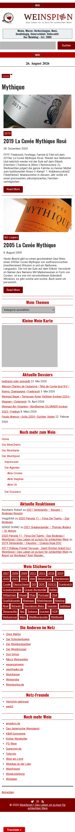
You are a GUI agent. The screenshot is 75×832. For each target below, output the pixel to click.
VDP (55, 611)
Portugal (43, 595)
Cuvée (6, 584)
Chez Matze (13, 634)
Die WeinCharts (11, 444)
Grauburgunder (12, 589)
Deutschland (21, 584)
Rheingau (28, 600)
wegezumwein (15, 664)
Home (6, 76)
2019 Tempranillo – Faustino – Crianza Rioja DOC (32, 543)
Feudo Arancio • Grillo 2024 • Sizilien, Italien (28, 416)
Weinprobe (12, 679)
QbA (54, 595)
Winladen (11, 779)
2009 (24, 573)
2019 (60, 573)
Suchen (66, 45)
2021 (15, 578)
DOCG (52, 584)
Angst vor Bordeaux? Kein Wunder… (23, 555)
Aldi (32, 578)
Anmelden (8, 792)
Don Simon (12, 654)
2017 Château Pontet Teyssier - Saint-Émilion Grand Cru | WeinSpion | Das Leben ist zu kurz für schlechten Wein (36, 550)
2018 (51, 573)
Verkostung (10, 617)
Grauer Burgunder (35, 589)
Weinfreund (13, 769)
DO (34, 584)
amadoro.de (13, 723)
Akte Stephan (15, 479)
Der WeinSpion (11, 456)
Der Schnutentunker (18, 639)
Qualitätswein (11, 600)
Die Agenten (12, 467)
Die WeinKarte (10, 450)
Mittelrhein (9, 595)
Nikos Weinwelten (17, 659)
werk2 (9, 706)
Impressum (11, 462)
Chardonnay (61, 578)
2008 (15, 573)
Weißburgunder (38, 617)
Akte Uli (12, 484)
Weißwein (57, 617)
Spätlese (65, 606)
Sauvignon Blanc (34, 606)
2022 (24, 578)
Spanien (52, 606)
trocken (44, 611)
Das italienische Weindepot (22, 728)
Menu (37, 5)
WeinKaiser (13, 674)
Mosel (23, 595)
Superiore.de (13, 748)
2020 (6, 578)
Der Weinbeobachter (18, 644)
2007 (6, 573)
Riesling (60, 600)
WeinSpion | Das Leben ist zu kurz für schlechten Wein (43, 806)
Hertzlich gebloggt (17, 701)
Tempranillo (10, 611)
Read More (14, 190)
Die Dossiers (13, 491)
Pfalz (32, 595)
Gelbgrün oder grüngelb (16, 381)
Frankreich (65, 584)
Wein (23, 617)
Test (22, 611)
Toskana (32, 611)
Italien (53, 589)
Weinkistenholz (15, 774)
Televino (11, 753)
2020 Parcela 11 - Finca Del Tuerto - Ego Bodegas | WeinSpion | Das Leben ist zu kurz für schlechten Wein (35, 537)
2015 (42, 573)
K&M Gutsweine (15, 733)
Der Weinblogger (16, 649)
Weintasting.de (15, 684)
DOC (42, 584)
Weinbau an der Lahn (18, 764)
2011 (33, 573)
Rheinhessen (44, 600)
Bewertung (44, 578)
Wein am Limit (14, 759)
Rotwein (16, 606)
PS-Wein (11, 743)
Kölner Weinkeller (16, 738)
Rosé (6, 606)
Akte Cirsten (14, 473)
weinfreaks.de (14, 669)
